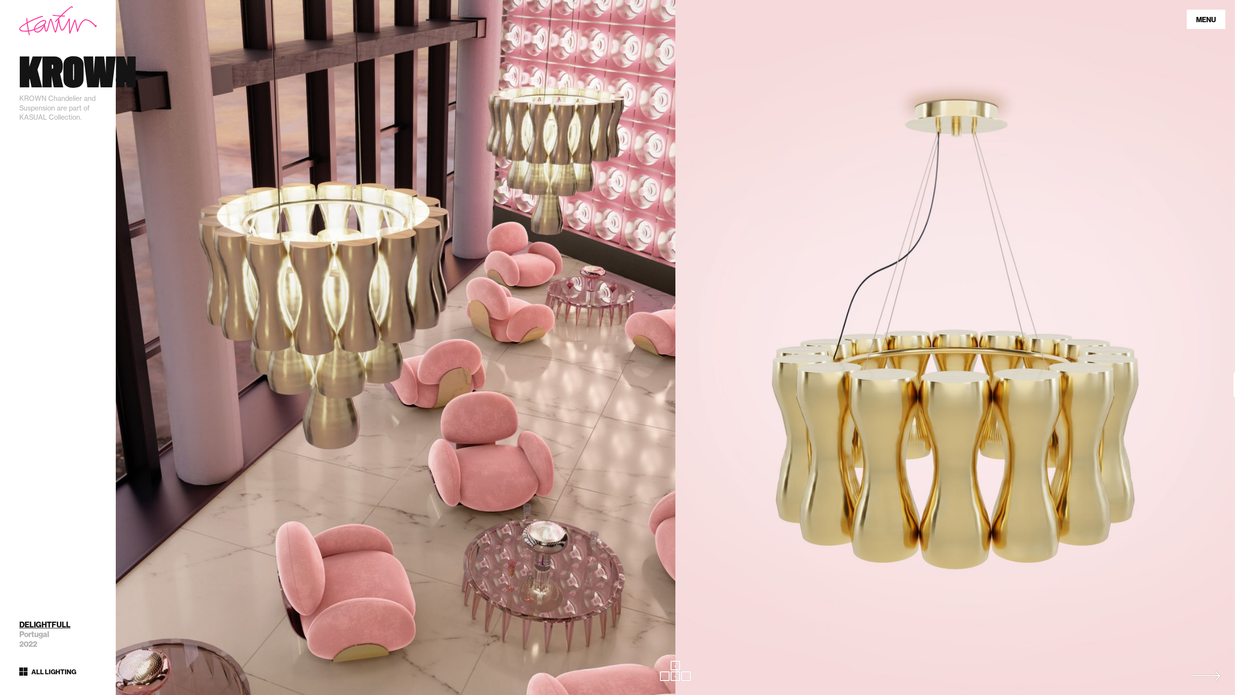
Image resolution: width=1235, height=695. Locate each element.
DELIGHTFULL (44, 624)
